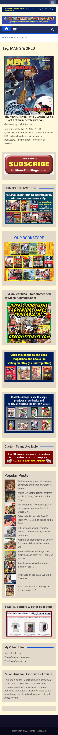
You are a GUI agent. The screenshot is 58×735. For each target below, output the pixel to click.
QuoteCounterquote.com (17, 657)
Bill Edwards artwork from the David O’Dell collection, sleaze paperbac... (34, 532)
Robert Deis (28, 124)
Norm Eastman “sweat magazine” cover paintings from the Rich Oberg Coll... (35, 508)
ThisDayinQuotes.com (15, 661)
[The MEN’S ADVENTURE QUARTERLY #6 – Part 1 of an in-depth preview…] (29, 85)
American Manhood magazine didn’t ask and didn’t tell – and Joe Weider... (35, 555)
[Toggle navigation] (15, 29)
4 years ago (12, 124)
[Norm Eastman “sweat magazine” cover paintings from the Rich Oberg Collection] (10, 508)
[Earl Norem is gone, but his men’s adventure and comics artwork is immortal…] (10, 485)
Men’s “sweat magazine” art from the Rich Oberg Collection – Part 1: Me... (35, 496)
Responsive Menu (53, 3)
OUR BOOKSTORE (29, 238)
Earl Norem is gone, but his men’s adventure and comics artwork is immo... (35, 485)
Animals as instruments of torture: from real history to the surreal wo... (35, 543)
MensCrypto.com (13, 653)
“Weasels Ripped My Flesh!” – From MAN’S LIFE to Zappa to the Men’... (35, 520)
